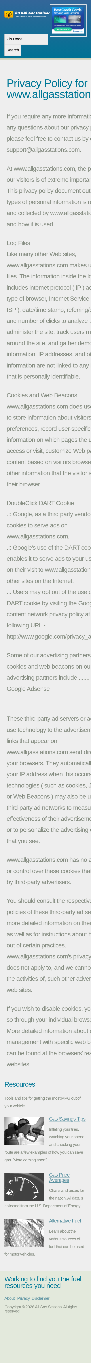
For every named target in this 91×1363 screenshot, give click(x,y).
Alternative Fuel (65, 1221)
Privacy (23, 1298)
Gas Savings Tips (67, 1119)
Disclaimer (40, 1298)
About (9, 1298)
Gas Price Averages (59, 1177)
